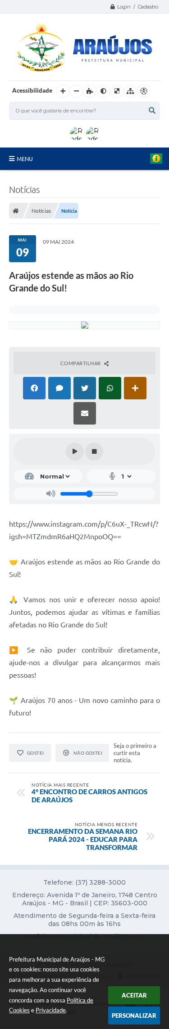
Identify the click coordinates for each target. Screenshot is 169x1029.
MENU (25, 159)
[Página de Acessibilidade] (144, 91)
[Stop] (94, 452)
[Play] (75, 452)
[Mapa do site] (130, 91)
